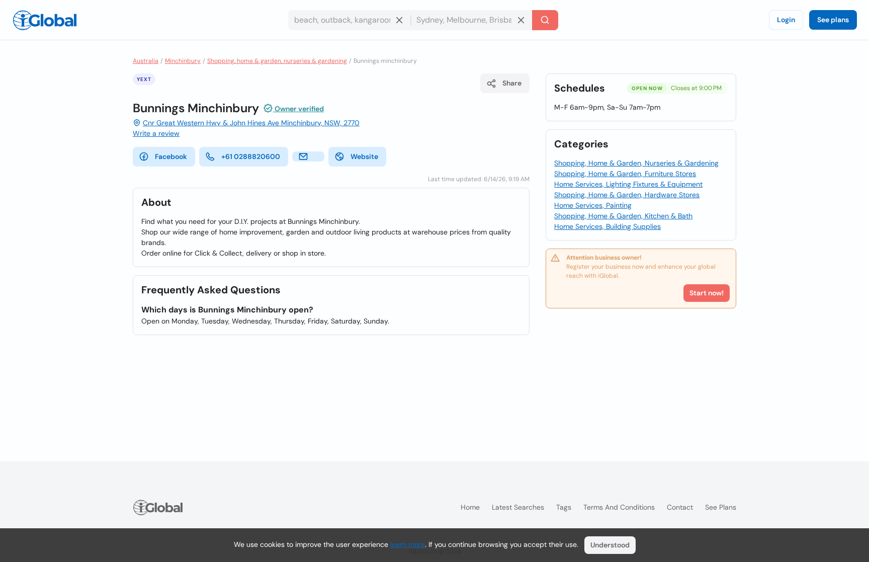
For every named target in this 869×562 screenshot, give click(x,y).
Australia (145, 61)
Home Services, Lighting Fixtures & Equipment (628, 184)
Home (470, 507)
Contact (680, 507)
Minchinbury (183, 61)
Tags (563, 507)
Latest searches (518, 507)
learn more (407, 544)
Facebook (171, 156)
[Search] (545, 20)
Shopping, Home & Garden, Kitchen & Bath (623, 215)
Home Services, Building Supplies (607, 226)
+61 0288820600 (250, 156)
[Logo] (44, 20)
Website (364, 156)
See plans (833, 19)
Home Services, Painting (593, 205)
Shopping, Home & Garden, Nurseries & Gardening (636, 163)
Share (512, 83)
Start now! (706, 292)
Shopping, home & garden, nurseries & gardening (277, 61)
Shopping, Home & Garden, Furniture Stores (625, 173)
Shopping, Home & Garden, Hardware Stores (627, 194)
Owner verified (298, 108)
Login (786, 19)
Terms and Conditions (619, 507)
